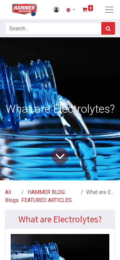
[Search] (108, 28)
